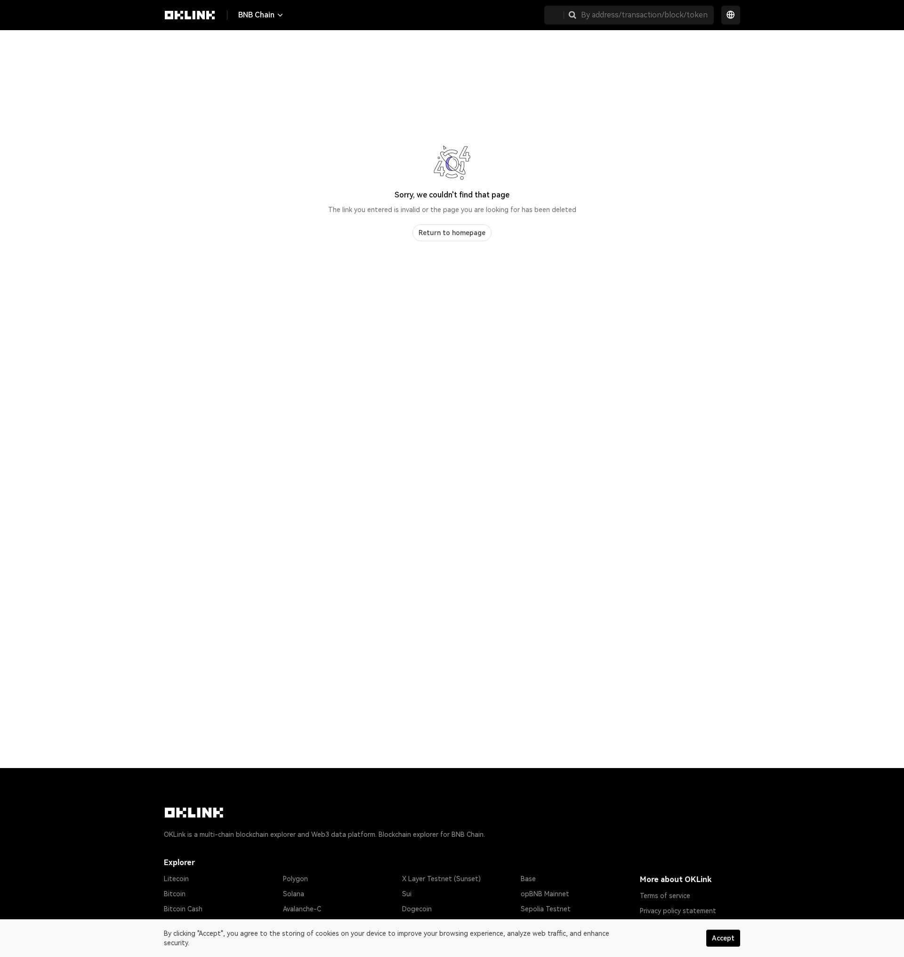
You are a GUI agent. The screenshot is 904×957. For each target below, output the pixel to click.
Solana (293, 894)
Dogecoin (417, 909)
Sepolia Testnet (546, 909)
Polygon (295, 879)
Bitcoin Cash (183, 909)
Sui (407, 894)
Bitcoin (175, 894)
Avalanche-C (302, 909)
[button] (572, 15)
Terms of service (665, 896)
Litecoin (176, 879)
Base (528, 879)
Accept (723, 938)
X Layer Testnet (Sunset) (441, 879)
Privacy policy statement (678, 911)
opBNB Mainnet (545, 894)
